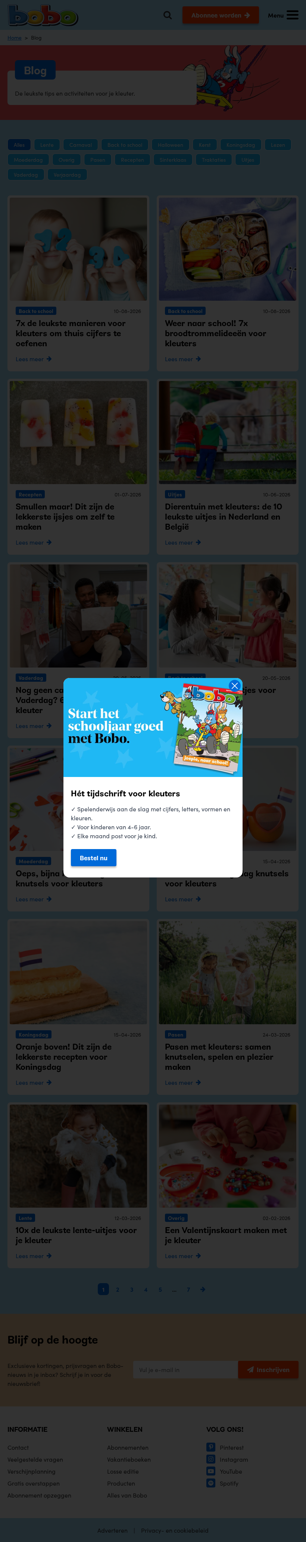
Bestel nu (93, 858)
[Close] (235, 686)
